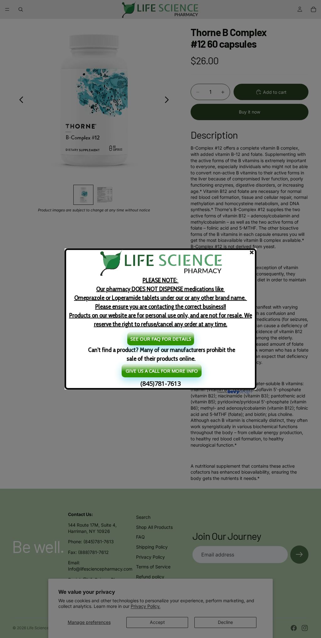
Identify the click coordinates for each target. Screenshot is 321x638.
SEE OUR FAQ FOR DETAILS (160, 339)
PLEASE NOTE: (160, 302)
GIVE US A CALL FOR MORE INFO (162, 371)
